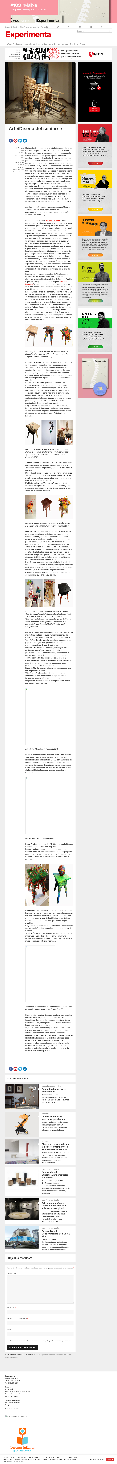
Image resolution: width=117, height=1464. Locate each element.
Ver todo (65, 44)
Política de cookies (11, 1396)
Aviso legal (9, 1389)
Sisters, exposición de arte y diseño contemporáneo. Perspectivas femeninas (56, 1147)
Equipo (7, 1405)
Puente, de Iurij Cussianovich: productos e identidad (55, 1175)
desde (41, 289)
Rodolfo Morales (18, 172)
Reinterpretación (18, 169)
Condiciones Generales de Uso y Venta (18, 1391)
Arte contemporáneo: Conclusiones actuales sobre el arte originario (54, 1205)
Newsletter (74, 44)
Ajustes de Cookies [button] (97, 1459)
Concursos (48, 44)
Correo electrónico (17, 1319)
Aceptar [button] (110, 1459)
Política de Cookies (16, 1461)
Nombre (11, 1308)
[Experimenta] (28, 34)
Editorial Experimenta (12, 1402)
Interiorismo (37, 44)
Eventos (57, 44)
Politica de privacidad (12, 1394)
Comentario (13, 1273)
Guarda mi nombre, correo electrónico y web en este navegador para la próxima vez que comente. (40, 1341)
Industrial (27, 44)
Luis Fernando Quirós (50, 1169)
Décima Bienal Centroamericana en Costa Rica (56, 1234)
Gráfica (8, 44)
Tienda (82, 44)
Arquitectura (17, 44)
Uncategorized (55, 1086)
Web (9, 1330)
